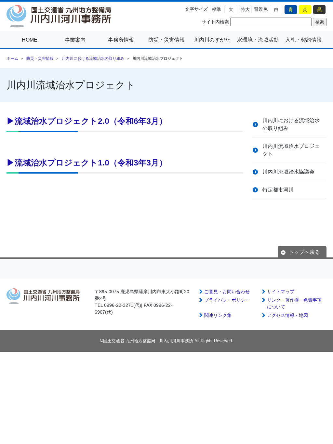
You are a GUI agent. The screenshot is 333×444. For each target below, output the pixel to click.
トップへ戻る (304, 252)
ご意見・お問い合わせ (227, 291)
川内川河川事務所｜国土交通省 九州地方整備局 (62, 16)
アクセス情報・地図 (287, 315)
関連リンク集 (218, 315)
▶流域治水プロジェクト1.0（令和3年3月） (87, 162)
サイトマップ (280, 291)
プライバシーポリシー (227, 300)
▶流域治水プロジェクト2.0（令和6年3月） (87, 120)
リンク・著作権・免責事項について (294, 303)
